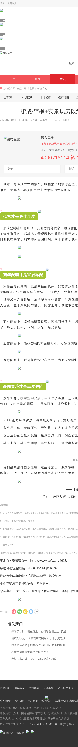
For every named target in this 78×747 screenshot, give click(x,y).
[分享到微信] (19, 611)
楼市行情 (63, 97)
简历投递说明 (65, 688)
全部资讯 (9, 97)
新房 (37, 79)
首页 (12, 79)
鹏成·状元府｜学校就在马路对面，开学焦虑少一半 (39, 639)
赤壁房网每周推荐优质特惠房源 (29, 652)
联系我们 (5, 688)
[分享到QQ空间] (25, 611)
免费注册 (11, 3)
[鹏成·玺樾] (20, 146)
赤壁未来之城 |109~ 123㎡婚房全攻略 (34, 658)
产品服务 (33, 700)
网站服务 (19, 688)
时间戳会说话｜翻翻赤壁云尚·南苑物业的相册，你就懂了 (39, 645)
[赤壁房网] (25, 62)
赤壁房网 (21, 88)
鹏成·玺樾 (47, 137)
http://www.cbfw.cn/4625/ (48, 560)
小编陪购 (27, 97)
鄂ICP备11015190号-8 (43, 724)
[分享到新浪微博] (14, 611)
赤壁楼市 (32, 88)
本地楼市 (45, 97)
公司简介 (34, 688)
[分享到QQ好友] (31, 611)
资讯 (62, 79)
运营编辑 (48, 688)
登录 (2, 3)
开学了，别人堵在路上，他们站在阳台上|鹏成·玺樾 (39, 632)
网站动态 (19, 700)
